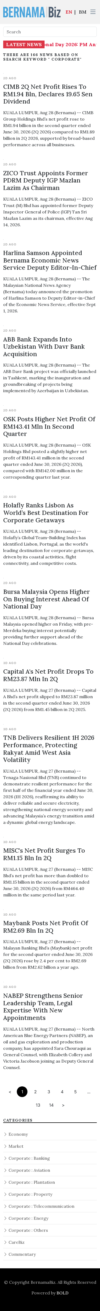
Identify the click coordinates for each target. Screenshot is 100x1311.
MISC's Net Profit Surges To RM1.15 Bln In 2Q (44, 854)
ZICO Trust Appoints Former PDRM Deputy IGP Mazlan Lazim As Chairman (45, 180)
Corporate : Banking (28, 1158)
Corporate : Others (27, 1230)
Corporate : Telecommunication (40, 1206)
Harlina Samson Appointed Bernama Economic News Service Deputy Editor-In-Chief (50, 260)
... (88, 1091)
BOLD (63, 1293)
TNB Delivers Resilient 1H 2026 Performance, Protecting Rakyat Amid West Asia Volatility (48, 749)
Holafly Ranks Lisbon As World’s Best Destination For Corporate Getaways (46, 512)
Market (15, 1146)
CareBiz (16, 1242)
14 (51, 1105)
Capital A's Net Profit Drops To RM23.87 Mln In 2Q (48, 675)
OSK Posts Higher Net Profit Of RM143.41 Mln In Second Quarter (49, 426)
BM (82, 12)
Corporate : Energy (27, 1218)
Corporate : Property (29, 1194)
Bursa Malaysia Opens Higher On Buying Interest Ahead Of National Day (46, 599)
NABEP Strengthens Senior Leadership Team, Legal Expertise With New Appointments (43, 1007)
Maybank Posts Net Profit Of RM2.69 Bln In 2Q (45, 926)
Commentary (21, 1254)
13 (38, 1105)
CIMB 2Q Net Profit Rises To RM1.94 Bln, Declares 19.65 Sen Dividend (48, 94)
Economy (17, 1134)
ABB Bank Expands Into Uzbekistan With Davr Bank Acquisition (44, 346)
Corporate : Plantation (31, 1182)
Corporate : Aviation (28, 1170)
